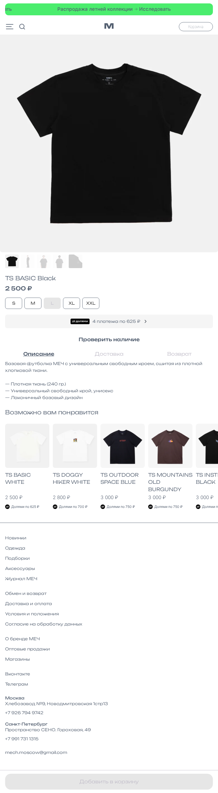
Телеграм (16, 684)
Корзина (196, 26)
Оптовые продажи (27, 648)
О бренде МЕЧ (22, 638)
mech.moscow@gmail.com (36, 752)
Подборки (17, 558)
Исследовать (147, 9)
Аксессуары (20, 568)
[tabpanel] (109, 380)
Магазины (17, 659)
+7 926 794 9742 (24, 712)
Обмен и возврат (26, 593)
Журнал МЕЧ (21, 578)
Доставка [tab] (109, 354)
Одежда (15, 548)
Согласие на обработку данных (43, 624)
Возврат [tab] (179, 354)
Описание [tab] (38, 354)
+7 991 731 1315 (22, 738)
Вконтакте (17, 673)
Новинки (15, 537)
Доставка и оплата (28, 603)
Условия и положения (32, 613)
